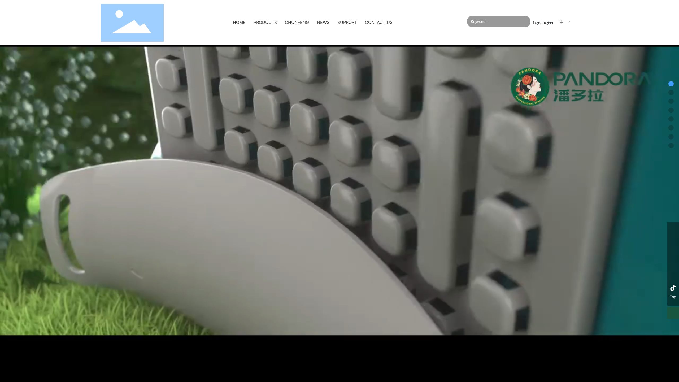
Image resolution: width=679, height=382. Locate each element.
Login (537, 23)
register (548, 23)
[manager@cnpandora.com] (673, 252)
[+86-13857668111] (673, 240)
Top (673, 296)
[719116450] (673, 276)
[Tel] (673, 228)
